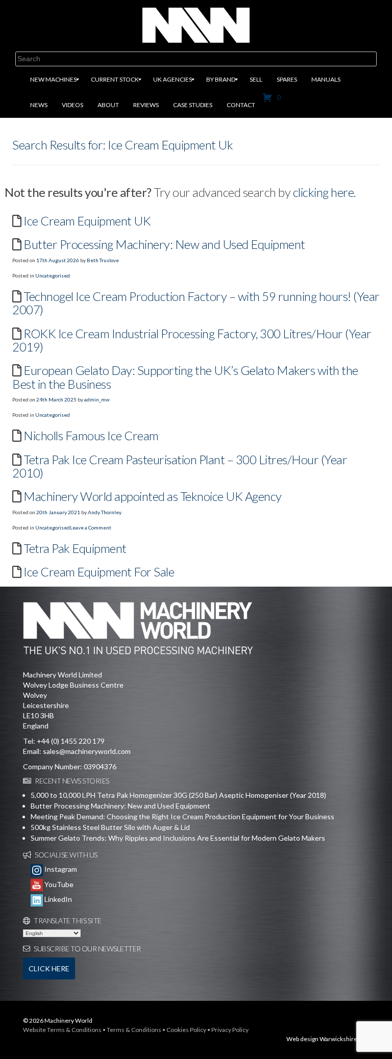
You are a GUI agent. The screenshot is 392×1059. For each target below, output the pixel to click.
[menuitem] (53, 79)
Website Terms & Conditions (62, 1029)
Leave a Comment (90, 527)
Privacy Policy (230, 1029)
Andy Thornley (104, 512)
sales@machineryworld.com (87, 751)
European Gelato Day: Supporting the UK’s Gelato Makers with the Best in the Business (185, 377)
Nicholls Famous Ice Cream (91, 435)
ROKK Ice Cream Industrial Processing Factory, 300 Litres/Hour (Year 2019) (192, 340)
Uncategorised (52, 275)
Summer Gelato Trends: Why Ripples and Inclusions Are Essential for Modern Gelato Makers (178, 838)
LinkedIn (57, 899)
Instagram (60, 869)
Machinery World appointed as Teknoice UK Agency (152, 496)
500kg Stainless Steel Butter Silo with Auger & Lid (110, 827)
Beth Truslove (103, 260)
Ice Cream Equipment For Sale (98, 571)
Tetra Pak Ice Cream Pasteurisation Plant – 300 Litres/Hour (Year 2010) (179, 466)
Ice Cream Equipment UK (87, 220)
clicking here (323, 192)
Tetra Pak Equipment (75, 548)
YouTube (58, 884)
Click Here (49, 968)
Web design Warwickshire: (322, 1039)
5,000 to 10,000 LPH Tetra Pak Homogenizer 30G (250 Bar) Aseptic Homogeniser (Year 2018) (178, 795)
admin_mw (97, 399)
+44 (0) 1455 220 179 (71, 741)
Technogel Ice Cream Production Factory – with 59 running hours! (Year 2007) (196, 303)
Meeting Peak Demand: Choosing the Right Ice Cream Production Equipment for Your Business (182, 816)
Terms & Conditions (134, 1029)
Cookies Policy (186, 1029)
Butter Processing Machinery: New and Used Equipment (164, 244)
